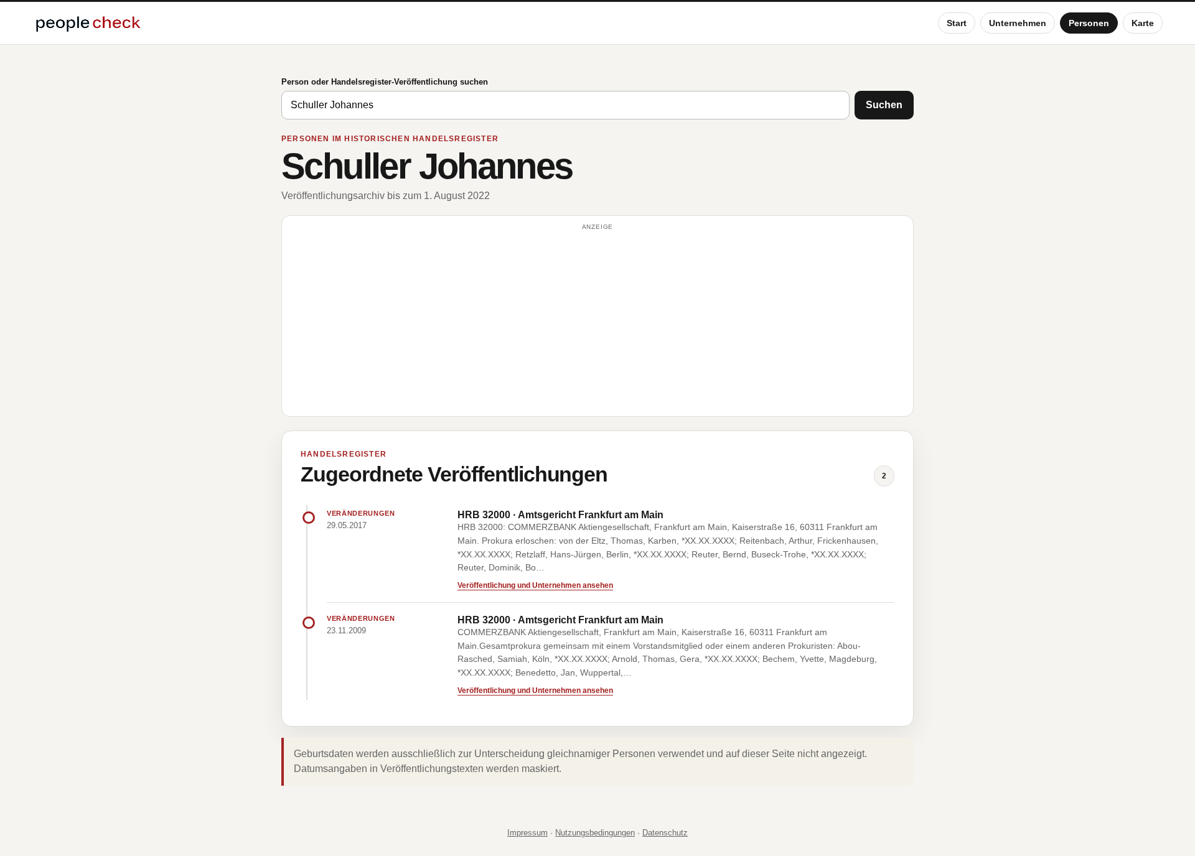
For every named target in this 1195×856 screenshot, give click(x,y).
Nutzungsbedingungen (595, 832)
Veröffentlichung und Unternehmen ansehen (535, 585)
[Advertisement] (597, 322)
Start (957, 23)
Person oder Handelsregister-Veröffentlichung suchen (384, 81)
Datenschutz (665, 832)
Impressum (527, 832)
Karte (1143, 23)
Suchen (884, 105)
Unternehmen (1017, 23)
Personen (1089, 23)
